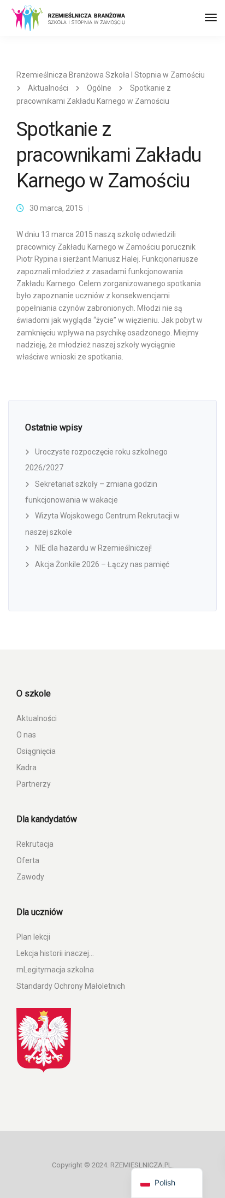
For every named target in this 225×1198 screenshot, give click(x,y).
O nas (26, 734)
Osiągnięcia (36, 751)
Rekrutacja (35, 844)
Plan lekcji (33, 937)
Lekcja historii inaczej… (55, 953)
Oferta (27, 860)
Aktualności (36, 718)
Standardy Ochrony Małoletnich (70, 986)
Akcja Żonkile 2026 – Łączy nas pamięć (102, 564)
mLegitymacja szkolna (55, 969)
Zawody (30, 876)
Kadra (26, 767)
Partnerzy (33, 784)
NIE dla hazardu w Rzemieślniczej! (93, 548)
